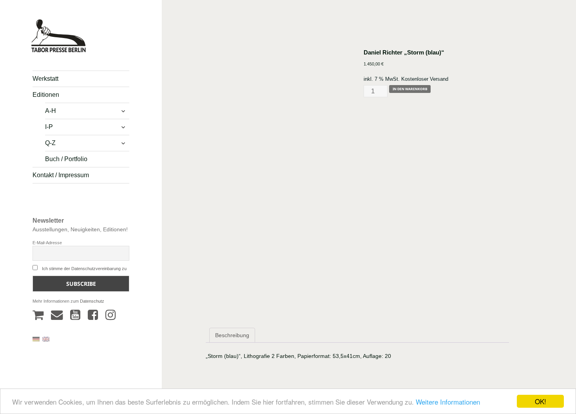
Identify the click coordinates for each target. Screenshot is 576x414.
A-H (50, 110)
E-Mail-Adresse (47, 242)
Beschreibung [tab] (232, 335)
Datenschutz (92, 301)
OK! (540, 401)
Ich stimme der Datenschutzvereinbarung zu (84, 268)
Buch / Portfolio (66, 159)
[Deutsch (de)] (36, 339)
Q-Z (50, 143)
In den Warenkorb (410, 89)
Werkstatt (45, 78)
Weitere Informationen (448, 402)
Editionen (46, 94)
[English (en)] (45, 339)
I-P (49, 126)
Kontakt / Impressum (61, 175)
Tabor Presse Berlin (55, 49)
